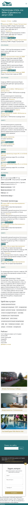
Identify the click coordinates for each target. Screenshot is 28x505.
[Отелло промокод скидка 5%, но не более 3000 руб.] (14, 154)
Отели (9, 21)
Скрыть (12, 36)
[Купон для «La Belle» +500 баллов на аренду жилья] (14, 90)
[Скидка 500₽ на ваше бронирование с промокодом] (14, 204)
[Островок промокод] (7, 137)
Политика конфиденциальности (14, 461)
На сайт (3, 54)
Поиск (21, 448)
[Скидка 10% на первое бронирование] (13, 246)
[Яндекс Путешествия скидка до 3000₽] (13, 56)
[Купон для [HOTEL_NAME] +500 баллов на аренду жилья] (14, 114)
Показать (9, 31)
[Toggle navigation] (25, 4)
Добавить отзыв (6, 344)
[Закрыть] (25, 464)
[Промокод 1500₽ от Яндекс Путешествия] (13, 24)
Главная (3, 21)
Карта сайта (11, 460)
